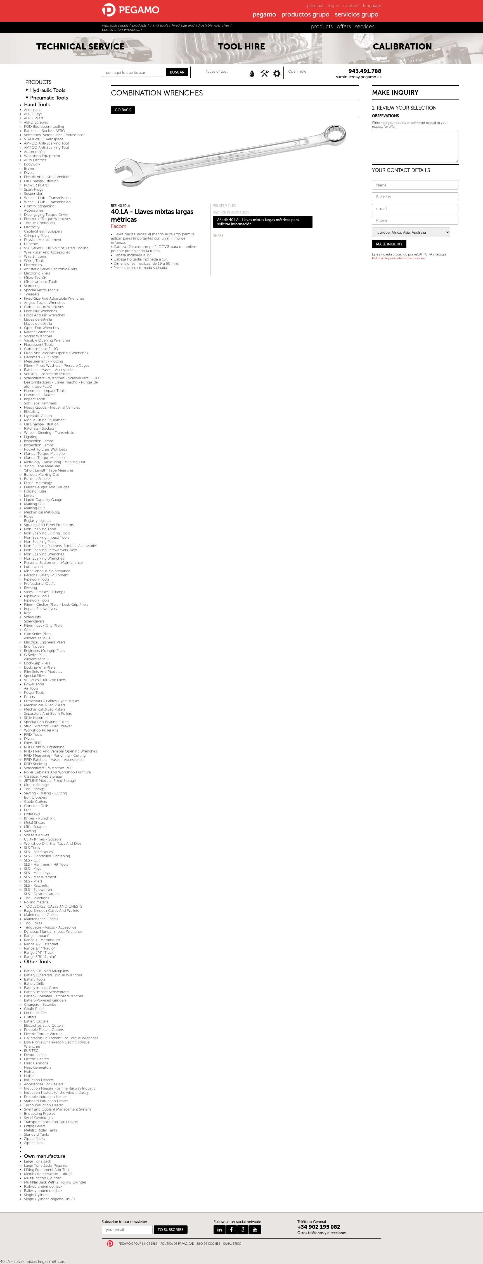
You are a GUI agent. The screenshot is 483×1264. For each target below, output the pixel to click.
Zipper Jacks (34, 1139)
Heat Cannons (36, 1063)
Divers (29, 173)
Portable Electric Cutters (44, 1030)
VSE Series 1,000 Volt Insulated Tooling (56, 248)
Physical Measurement (42, 240)
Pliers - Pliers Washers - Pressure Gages (56, 365)
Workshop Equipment (42, 156)
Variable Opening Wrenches (47, 340)
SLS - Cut (32, 860)
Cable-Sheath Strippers (43, 231)
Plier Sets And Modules (43, 671)
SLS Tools (32, 848)
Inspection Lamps (39, 441)
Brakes (29, 168)
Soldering (31, 286)
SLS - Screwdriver (38, 889)
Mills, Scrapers (35, 827)
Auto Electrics (35, 160)
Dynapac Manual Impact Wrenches (53, 931)
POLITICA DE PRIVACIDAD (177, 1244)
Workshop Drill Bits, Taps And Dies (52, 843)
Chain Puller (34, 1009)
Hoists (29, 1071)
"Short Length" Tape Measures (49, 470)
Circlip (29, 630)
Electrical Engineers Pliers (44, 642)
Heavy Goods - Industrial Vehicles (52, 407)
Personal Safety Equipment (46, 575)
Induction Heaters (39, 1080)
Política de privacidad (388, 258)
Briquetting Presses (39, 1113)
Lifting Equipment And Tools (47, 1170)
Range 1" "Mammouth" (42, 940)
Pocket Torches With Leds (45, 449)
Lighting (30, 437)
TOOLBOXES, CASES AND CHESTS (53, 906)
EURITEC (31, 1050)
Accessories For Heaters (43, 1084)
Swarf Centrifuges (38, 1118)
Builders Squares (37, 479)
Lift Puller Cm (35, 1013)
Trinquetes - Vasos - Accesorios (50, 927)
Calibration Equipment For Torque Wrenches (61, 1038)
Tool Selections (36, 898)
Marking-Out (34, 504)
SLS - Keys (32, 869)
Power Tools (34, 684)
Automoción (34, 152)
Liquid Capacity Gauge (43, 500)
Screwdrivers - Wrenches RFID (49, 768)
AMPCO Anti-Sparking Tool (46, 143)
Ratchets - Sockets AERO (44, 131)
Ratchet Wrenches (39, 332)
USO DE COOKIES (208, 1244)
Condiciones (415, 258)
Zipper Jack (33, 1143)
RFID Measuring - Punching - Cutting (55, 755)
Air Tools (31, 688)
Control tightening (39, 206)
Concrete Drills (36, 806)
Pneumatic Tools (49, 98)
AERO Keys (33, 114)
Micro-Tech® (35, 277)
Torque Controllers (39, 223)
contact (351, 5)
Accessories (33, 210)
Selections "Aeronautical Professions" (54, 135)
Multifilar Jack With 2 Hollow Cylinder (55, 1182)
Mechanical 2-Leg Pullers (44, 705)
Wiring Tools (34, 261)
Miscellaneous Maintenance (47, 571)
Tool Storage (34, 789)
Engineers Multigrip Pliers (44, 650)
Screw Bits (32, 617)
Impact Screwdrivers (40, 609)
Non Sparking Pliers (40, 541)
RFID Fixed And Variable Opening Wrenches (60, 751)
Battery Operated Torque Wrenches (53, 975)
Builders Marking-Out (41, 474)
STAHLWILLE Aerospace (43, 139)
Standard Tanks (36, 1134)
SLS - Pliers (33, 881)
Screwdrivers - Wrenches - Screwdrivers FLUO (61, 378)
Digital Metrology (38, 483)
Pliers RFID (33, 743)
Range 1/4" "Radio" (39, 948)
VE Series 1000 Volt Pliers (45, 680)
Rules (28, 516)
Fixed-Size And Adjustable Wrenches (54, 298)
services (364, 26)
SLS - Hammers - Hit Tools (46, 864)
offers (344, 26)
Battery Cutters (36, 1021)
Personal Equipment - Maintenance (53, 562)
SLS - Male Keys (37, 873)
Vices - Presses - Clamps (44, 592)
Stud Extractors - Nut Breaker (48, 726)
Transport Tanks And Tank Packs (51, 1122)
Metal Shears (34, 822)
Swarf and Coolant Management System (57, 1109)
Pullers (29, 697)
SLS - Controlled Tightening (47, 856)
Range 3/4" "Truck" (39, 952)
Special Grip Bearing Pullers (46, 722)
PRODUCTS (38, 82)
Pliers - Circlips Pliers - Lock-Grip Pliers (56, 604)
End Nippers (34, 646)
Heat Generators (37, 1067)
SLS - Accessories (38, 852)
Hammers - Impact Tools (44, 391)
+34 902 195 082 (318, 1227)
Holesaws (32, 814)
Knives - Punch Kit (39, 818)
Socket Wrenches (38, 336)
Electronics (33, 265)
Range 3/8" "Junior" (40, 957)
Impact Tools (35, 399)
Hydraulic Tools (47, 90)
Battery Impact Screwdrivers (46, 992)
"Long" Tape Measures (42, 466)
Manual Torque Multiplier (44, 453)
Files (27, 810)
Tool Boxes (33, 923)
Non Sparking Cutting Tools (47, 533)
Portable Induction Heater (45, 1097)
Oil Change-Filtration (41, 181)
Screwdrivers (34, 621)
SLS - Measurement (40, 877)
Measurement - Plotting (43, 361)
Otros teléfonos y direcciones (322, 1233)
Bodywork (32, 164)
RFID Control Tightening (44, 747)
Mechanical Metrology (42, 512)
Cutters (30, 1017)
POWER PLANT (36, 185)
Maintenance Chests (41, 915)
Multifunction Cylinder (42, 1178)
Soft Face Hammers (40, 403)
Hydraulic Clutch (38, 416)
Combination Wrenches (44, 307)
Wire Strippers (35, 256)
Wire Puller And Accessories (47, 252)
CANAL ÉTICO (232, 1244)
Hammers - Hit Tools (41, 357)
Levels (29, 495)
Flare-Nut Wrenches (40, 311)
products (322, 26)
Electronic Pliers (37, 273)
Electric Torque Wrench (43, 1034)
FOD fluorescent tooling (44, 126)
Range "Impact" (36, 936)
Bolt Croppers (35, 797)
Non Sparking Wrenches (44, 554)
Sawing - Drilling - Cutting (45, 793)
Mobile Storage (36, 785)
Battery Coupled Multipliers (46, 971)
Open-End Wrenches (41, 328)
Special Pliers (35, 676)
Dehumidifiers (35, 1055)
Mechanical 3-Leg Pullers (44, 709)
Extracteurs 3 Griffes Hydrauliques (52, 701)
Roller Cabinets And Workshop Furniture (57, 772)
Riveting (30, 588)
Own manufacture (44, 1156)
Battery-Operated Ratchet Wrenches (54, 996)
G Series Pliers (35, 655)
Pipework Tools (36, 579)
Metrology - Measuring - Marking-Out (54, 462)
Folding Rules (35, 491)
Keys (28, 613)
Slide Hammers (36, 718)
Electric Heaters (36, 1059)
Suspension (33, 193)
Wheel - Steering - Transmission (50, 432)
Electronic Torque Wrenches (47, 219)
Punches (31, 244)
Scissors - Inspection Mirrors (47, 374)
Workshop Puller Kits (41, 730)
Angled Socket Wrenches (44, 302)
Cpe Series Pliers (37, 634)
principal (315, 5)
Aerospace (32, 110)
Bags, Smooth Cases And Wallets (51, 910)
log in (333, 5)
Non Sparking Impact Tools (46, 537)
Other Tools (37, 962)
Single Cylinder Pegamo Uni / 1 (49, 1199)
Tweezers (31, 294)
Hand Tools (37, 105)
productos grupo (305, 14)
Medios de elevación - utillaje (48, 1174)
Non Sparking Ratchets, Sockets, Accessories (61, 546)
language (372, 5)
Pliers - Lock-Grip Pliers (43, 625)
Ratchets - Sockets (39, 428)
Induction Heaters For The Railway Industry (59, 1088)
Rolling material (36, 902)
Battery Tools (34, 979)
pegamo (264, 14)
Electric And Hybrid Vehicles (47, 177)
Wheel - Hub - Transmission (47, 198)
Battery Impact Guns (41, 988)
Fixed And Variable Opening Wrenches (56, 353)
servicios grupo (356, 14)
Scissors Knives (36, 835)
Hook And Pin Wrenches (44, 315)
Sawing (30, 831)
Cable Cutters (35, 801)
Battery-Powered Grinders (45, 1000)
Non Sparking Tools (40, 529)
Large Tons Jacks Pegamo (45, 1165)
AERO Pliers (33, 118)
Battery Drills (34, 983)
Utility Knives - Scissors (42, 839)
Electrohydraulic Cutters (43, 1025)
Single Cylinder (36, 1195)
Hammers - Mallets (39, 395)
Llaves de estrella (38, 319)
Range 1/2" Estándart (41, 944)
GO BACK (123, 110)
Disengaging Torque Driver (46, 214)
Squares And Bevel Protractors (49, 525)
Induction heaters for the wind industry (56, 1092)
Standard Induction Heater (46, 1101)
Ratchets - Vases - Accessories (49, 370)
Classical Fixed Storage (43, 776)
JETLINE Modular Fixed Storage (50, 780)
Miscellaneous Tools (41, 282)
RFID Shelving (35, 764)
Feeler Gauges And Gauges (46, 487)
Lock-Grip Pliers (37, 663)
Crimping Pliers (36, 235)
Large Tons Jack (37, 1161)
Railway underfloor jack (43, 1186)
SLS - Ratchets (36, 885)
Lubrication (33, 567)
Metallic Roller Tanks (41, 1130)
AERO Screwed (36, 122)
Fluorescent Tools (38, 344)
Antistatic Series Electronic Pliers (50, 269)
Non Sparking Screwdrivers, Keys (50, 550)
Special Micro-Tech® (41, 290)
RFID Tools (33, 734)
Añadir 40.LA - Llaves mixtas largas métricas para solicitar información (258, 222)
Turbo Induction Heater (43, 1105)
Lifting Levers (35, 1126)
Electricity (31, 227)
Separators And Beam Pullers (48, 713)
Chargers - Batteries (40, 1004)
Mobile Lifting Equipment (45, 420)
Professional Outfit (39, 583)
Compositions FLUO (41, 349)
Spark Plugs (33, 189)
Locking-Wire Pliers (39, 667)
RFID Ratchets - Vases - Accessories (53, 760)
